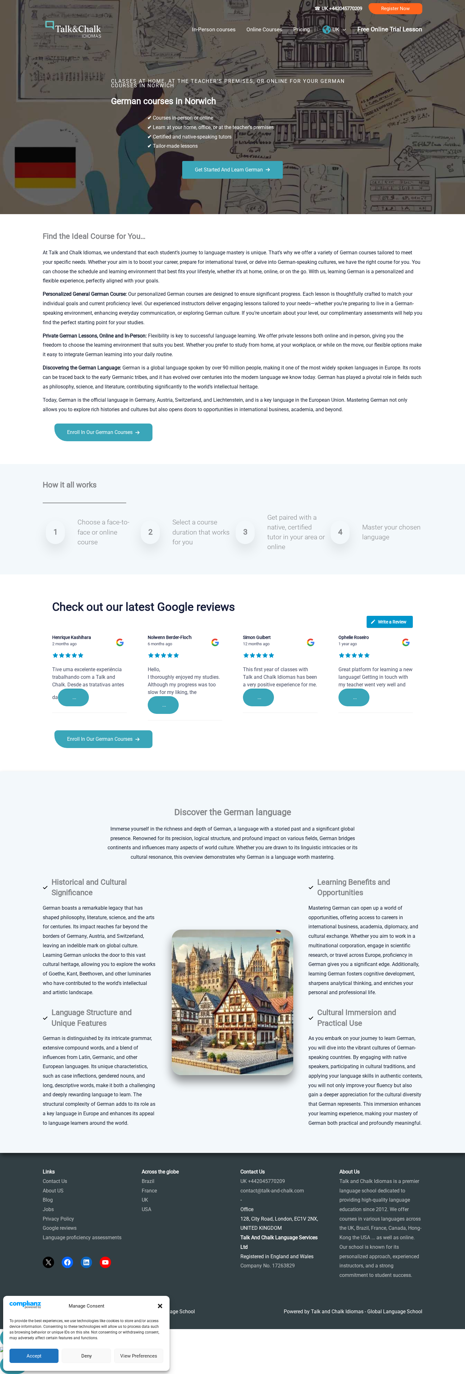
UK (145, 1200)
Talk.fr (50, 455)
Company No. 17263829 (267, 1266)
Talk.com (85, 455)
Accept (34, 1356)
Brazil (148, 1181)
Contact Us (55, 1181)
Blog (48, 1200)
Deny (86, 1356)
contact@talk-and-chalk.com (272, 1191)
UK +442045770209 (262, 1181)
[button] (160, 1306)
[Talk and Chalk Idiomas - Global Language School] (73, 29)
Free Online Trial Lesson (389, 29)
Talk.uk (104, 455)
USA (146, 1209)
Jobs (48, 1209)
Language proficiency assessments (82, 1238)
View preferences (138, 1356)
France (149, 1191)
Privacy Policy (58, 1219)
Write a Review (392, 621)
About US (53, 1191)
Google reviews (60, 1228)
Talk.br (65, 455)
